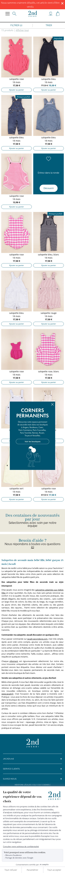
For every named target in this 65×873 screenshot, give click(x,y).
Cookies (46, 785)
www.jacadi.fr (7, 693)
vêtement (13, 661)
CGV (39, 785)
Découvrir (49, 188)
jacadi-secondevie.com (37, 639)
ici (32, 547)
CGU (34, 785)
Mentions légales (23, 785)
